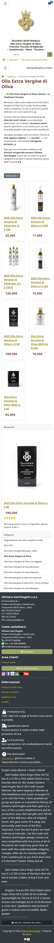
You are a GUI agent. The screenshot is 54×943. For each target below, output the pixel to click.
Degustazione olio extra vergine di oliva (23, 540)
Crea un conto (9, 662)
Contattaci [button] (28, 651)
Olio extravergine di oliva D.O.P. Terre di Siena (26, 583)
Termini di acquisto (10, 692)
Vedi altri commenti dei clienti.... (28, 922)
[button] (49, 3)
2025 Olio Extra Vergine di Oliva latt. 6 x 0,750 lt (13, 281)
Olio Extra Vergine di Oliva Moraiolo (21, 566)
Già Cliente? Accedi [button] (28, 668)
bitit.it (28, 934)
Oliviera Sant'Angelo (31, 931)
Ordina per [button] (11, 175)
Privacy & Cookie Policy (12, 687)
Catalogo (13, 59)
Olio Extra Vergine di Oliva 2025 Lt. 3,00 (12, 402)
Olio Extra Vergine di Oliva (34, 59)
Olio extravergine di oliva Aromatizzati (23, 577)
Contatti (5, 702)
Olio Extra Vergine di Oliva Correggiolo (23, 561)
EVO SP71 (8, 545)
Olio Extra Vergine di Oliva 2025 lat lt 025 (39, 342)
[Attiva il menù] (5, 3)
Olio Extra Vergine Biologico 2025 (20, 550)
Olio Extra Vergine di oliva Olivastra (21, 572)
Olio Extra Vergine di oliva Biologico (21, 588)
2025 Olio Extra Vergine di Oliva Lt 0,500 (40, 221)
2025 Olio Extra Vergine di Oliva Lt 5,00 (13, 340)
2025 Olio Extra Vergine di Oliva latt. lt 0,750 (13, 223)
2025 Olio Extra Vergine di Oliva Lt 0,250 (40, 282)
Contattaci (8, 758)
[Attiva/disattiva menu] (5, 68)
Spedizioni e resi (9, 697)
